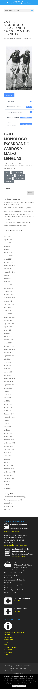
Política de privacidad (18, 668)
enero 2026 (8, 259)
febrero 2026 (8, 256)
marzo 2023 (8, 336)
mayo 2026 (8, 246)
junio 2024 (7, 311)
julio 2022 (7, 359)
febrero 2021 (8, 407)
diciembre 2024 (9, 294)
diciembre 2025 (9, 262)
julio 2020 (7, 420)
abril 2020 (7, 430)
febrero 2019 (8, 465)
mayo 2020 (8, 427)
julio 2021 (7, 391)
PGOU (6, 510)
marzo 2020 (8, 433)
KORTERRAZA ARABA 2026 (13, 211)
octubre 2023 (8, 320)
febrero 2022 (8, 375)
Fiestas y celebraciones (12, 500)
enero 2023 (8, 343)
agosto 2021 (8, 388)
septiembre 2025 (9, 272)
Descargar (9, 95)
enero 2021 (8, 411)
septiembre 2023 (9, 323)
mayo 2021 (8, 398)
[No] (35, 682)
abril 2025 (7, 282)
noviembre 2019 (9, 443)
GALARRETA (9, 175)
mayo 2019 (8, 459)
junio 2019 (7, 456)
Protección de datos (23, 666)
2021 (7, 172)
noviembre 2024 (9, 298)
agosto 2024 (8, 307)
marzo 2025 (8, 285)
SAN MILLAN (9, 181)
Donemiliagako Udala (14, 38)
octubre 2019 (8, 446)
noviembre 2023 (9, 317)
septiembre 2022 (9, 356)
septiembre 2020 (9, 417)
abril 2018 (7, 485)
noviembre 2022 (9, 349)
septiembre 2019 (9, 449)
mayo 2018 (8, 482)
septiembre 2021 (9, 385)
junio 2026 (7, 243)
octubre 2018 (8, 475)
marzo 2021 (8, 404)
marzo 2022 (8, 372)
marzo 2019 (8, 462)
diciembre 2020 (9, 414)
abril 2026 (7, 249)
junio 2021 (7, 395)
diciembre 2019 (9, 440)
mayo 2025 (8, 278)
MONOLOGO (19, 178)
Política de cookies (12, 671)
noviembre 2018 (9, 472)
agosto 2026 (8, 240)
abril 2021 (7, 401)
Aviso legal (9, 666)
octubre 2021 (8, 382)
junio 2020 (7, 424)
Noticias (6, 506)
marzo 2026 (8, 253)
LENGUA (8, 178)
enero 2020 (8, 436)
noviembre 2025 (9, 265)
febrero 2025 (8, 288)
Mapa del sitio (18, 673)
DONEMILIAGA (17, 172)
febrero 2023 (8, 340)
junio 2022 (7, 362)
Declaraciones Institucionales (14, 497)
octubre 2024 (8, 301)
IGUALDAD (20, 175)
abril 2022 (7, 369)
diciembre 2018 (9, 469)
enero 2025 (8, 291)
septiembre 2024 (9, 304)
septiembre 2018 (9, 478)
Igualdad (7, 503)
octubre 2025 (8, 269)
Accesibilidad (26, 671)
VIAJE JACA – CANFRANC (12, 208)
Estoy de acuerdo (19, 686)
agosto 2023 (8, 327)
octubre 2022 (8, 353)
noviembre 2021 (9, 378)
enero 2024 (8, 314)
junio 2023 (7, 330)
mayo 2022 (8, 365)
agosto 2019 (8, 453)
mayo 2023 (8, 333)
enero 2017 (8, 488)
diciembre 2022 (9, 346)
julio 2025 (7, 275)
